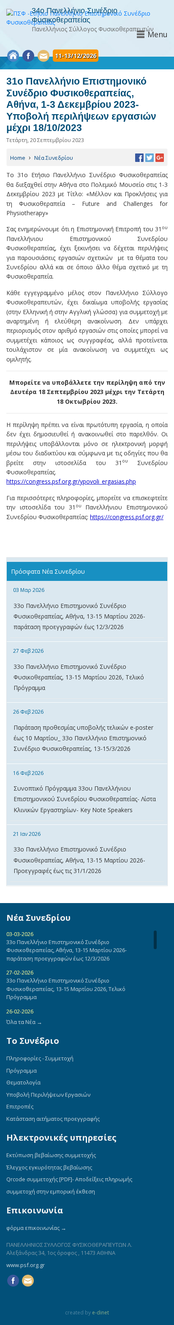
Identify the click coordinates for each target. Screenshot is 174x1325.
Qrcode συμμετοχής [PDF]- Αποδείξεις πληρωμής (69, 1179)
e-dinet (100, 1312)
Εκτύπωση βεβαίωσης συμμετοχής (51, 1155)
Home (17, 158)
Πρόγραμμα (21, 1070)
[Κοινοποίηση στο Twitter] (149, 157)
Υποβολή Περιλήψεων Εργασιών (48, 1094)
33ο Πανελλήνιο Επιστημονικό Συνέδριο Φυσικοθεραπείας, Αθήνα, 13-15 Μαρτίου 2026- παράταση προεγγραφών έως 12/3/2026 (79, 616)
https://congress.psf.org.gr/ (126, 517)
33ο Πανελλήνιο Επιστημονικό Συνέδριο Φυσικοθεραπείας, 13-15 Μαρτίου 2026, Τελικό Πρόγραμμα (79, 677)
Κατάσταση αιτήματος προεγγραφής (53, 1118)
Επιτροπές (19, 1106)
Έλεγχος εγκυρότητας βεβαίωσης (49, 1167)
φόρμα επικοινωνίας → (36, 1228)
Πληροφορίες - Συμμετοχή (39, 1058)
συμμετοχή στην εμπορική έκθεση (50, 1191)
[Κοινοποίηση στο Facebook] (139, 157)
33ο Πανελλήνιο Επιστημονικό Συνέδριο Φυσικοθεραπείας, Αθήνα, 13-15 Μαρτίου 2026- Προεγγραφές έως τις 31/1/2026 (79, 859)
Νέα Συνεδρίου (53, 158)
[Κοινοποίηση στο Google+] (159, 157)
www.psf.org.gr (25, 1265)
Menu (157, 34)
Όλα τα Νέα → (24, 1022)
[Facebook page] (28, 56)
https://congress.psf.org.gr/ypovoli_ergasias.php (71, 481)
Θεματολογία (23, 1082)
